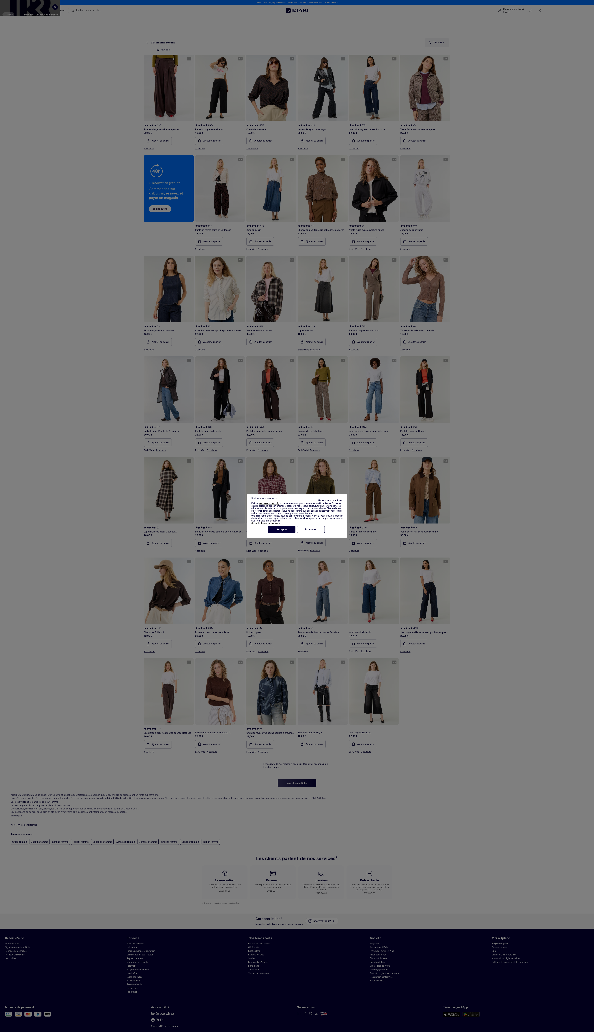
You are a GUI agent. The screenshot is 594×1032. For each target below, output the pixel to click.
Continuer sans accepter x (264, 498)
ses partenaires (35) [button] (269, 503)
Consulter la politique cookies (265, 523)
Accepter (281, 529)
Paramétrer (310, 529)
